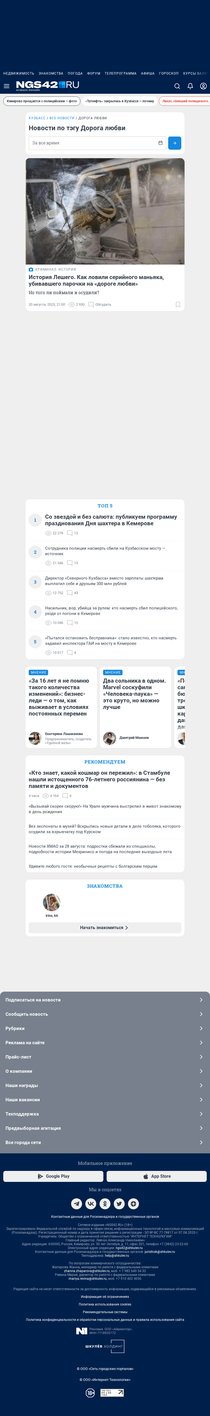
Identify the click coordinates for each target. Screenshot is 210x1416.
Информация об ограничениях (105, 1297)
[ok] (105, 1203)
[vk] (90, 1203)
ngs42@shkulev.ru (129, 1248)
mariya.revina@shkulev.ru (88, 1279)
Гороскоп (169, 73)
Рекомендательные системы (105, 1312)
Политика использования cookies (105, 1304)
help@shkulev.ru (117, 1256)
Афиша (148, 73)
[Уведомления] (190, 86)
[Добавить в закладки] (178, 304)
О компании (18, 1071)
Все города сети (23, 1142)
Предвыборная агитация (33, 1128)
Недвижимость (18, 73)
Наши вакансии (22, 1099)
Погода (75, 73)
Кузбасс (37, 118)
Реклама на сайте (25, 1042)
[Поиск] (177, 86)
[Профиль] (203, 86)
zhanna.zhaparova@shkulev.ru (87, 1271)
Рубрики (15, 1028)
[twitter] (119, 1203)
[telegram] (76, 1203)
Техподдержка (22, 1114)
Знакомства (51, 73)
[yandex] (133, 1203)
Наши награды (21, 1085)
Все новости (62, 118)
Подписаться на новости (33, 1000)
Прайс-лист (18, 1057)
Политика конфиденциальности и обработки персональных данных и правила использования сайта (105, 1320)
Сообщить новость (26, 1014)
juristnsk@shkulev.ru (160, 1252)
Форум (93, 73)
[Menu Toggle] (6, 86)
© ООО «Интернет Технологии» (105, 1380)
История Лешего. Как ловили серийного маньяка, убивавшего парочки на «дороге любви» (96, 280)
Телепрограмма (121, 73)
